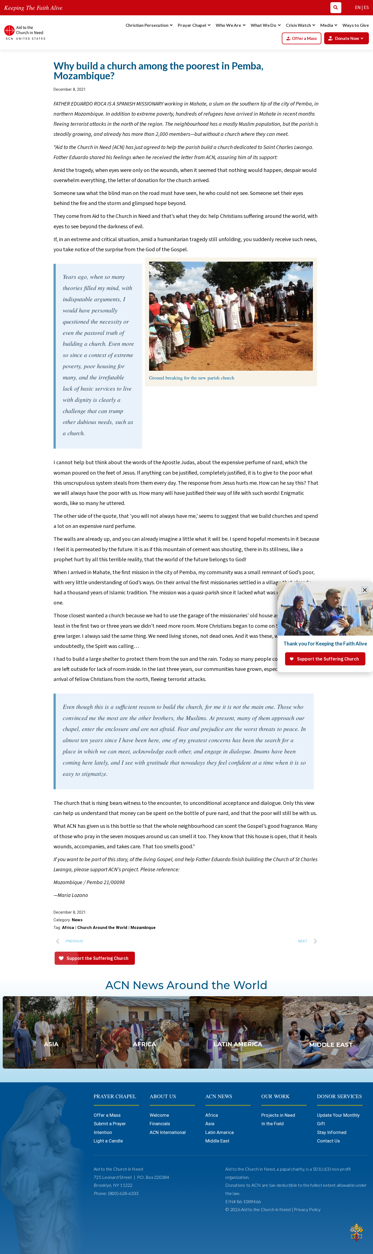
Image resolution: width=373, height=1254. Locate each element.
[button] (365, 590)
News (77, 919)
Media (326, 25)
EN (358, 7)
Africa (68, 927)
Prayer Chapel (192, 25)
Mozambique (143, 927)
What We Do (263, 25)
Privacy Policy (307, 1209)
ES (366, 7)
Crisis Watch (298, 25)
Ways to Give (355, 25)
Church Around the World (102, 927)
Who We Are (228, 25)
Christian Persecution (147, 25)
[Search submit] (336, 7)
